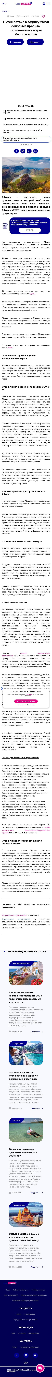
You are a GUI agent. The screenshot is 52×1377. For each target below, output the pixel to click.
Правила (21, 1333)
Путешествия (15, 42)
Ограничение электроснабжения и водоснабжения (20, 139)
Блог (13, 1333)
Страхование (29, 1314)
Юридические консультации (25, 1320)
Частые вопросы (11, 1295)
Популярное (35, 42)
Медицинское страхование (14, 915)
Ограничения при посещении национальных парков (25, 112)
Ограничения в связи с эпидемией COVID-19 (25, 119)
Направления (34, 1333)
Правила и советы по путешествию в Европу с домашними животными (23, 1075)
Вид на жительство (21, 963)
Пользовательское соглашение (34, 1295)
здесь (32, 294)
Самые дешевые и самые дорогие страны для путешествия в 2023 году (24, 1237)
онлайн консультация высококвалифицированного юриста (26, 830)
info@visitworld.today (30, 1347)
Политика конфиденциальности (25, 1300)
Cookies (29, 694)
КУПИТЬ (30, 230)
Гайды (18, 1314)
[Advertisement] (26, 77)
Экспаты (16, 1120)
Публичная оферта (20, 1290)
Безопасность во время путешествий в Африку (22, 131)
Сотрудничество (38, 1290)
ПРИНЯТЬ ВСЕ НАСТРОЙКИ (26, 701)
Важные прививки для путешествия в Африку (26, 124)
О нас (8, 1290)
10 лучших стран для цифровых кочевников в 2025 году (23, 1152)
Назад (4, 11)
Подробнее (35, 1031)
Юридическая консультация (16, 919)
